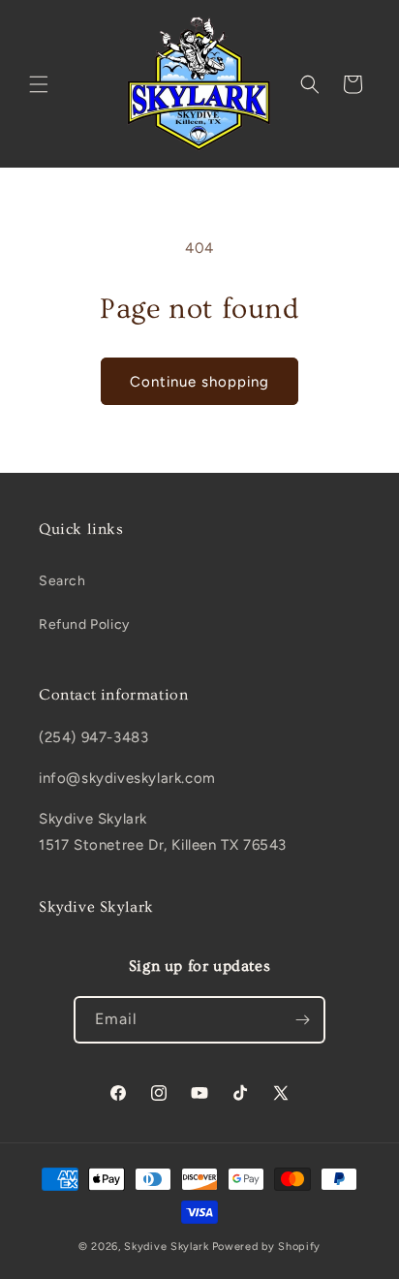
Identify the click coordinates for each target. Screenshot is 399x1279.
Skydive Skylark (166, 1246)
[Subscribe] (302, 1020)
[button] (38, 84)
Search (62, 581)
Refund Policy (84, 624)
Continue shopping (199, 381)
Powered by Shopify (267, 1246)
